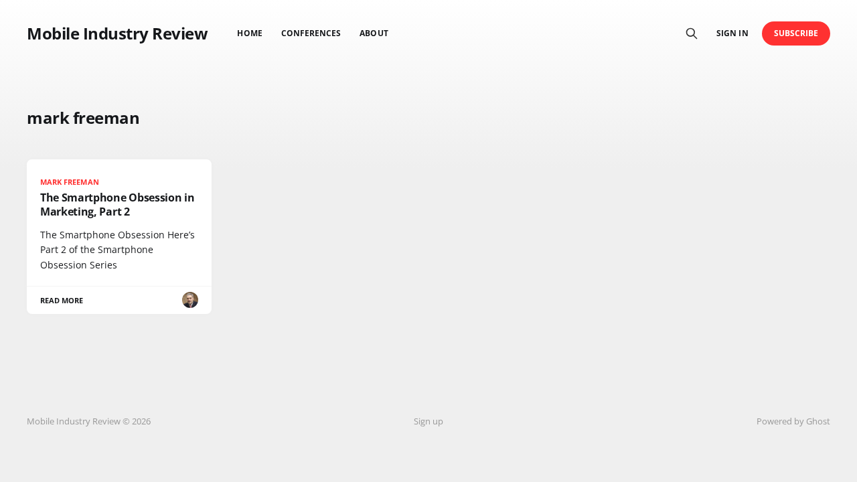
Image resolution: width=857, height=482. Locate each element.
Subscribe (796, 33)
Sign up (428, 421)
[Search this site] (692, 33)
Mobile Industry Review (117, 33)
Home (249, 33)
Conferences (311, 33)
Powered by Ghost (793, 421)
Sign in (732, 33)
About (374, 33)
